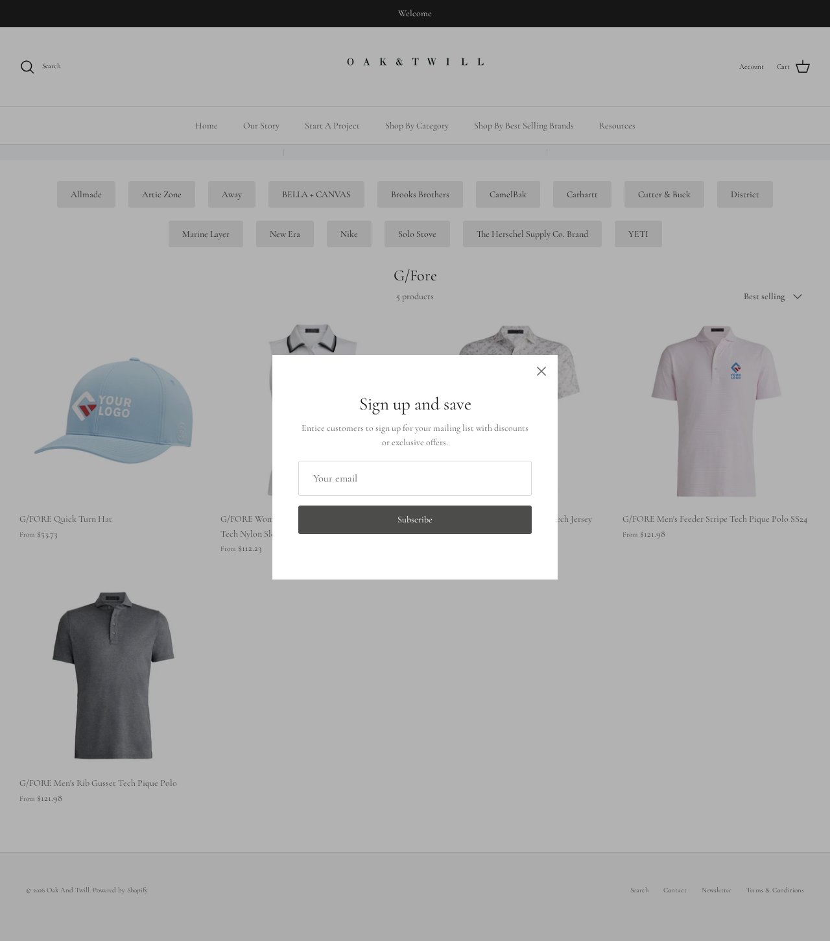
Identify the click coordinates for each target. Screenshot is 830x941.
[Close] (541, 371)
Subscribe (415, 519)
